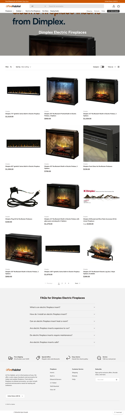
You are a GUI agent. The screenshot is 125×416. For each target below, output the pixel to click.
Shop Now (26, 1)
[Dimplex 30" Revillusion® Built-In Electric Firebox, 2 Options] (62, 143)
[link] (48, 283)
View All (52, 389)
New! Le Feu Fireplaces (33, 11)
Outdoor (18, 11)
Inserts (52, 372)
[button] (118, 6)
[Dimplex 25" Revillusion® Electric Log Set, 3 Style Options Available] (101, 249)
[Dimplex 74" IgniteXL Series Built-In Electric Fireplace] (23, 91)
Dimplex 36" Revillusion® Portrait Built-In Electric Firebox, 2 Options (60, 115)
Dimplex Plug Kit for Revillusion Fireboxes (18, 219)
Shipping (89, 11)
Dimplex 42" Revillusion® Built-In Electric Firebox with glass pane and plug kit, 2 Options (61, 220)
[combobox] (67, 6)
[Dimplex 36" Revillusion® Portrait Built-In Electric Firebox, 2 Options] (62, 91)
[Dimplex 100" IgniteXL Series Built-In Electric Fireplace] (62, 249)
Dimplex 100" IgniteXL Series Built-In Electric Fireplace (62, 271)
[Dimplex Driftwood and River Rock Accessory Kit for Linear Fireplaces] (101, 196)
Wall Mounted (54, 386)
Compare (96, 67)
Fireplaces (8, 11)
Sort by (18, 67)
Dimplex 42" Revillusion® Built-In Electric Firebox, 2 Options (99, 115)
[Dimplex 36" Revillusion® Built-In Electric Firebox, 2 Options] (23, 249)
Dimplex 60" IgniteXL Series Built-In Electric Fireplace (22, 166)
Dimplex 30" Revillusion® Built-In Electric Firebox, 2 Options (61, 167)
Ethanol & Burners (55, 379)
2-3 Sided (53, 383)
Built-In (52, 376)
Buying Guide (54, 11)
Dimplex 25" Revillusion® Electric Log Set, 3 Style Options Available (99, 272)
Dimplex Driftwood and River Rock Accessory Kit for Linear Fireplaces (100, 220)
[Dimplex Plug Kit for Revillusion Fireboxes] (23, 196)
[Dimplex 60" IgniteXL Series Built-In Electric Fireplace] (23, 143)
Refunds (96, 11)
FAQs (103, 11)
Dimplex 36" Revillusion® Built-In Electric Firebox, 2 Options (22, 272)
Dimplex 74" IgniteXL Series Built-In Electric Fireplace (22, 114)
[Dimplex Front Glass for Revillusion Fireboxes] (101, 143)
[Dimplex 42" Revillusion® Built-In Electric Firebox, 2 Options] (101, 91)
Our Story (45, 11)
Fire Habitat (12, 404)
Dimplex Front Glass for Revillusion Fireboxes (97, 166)
